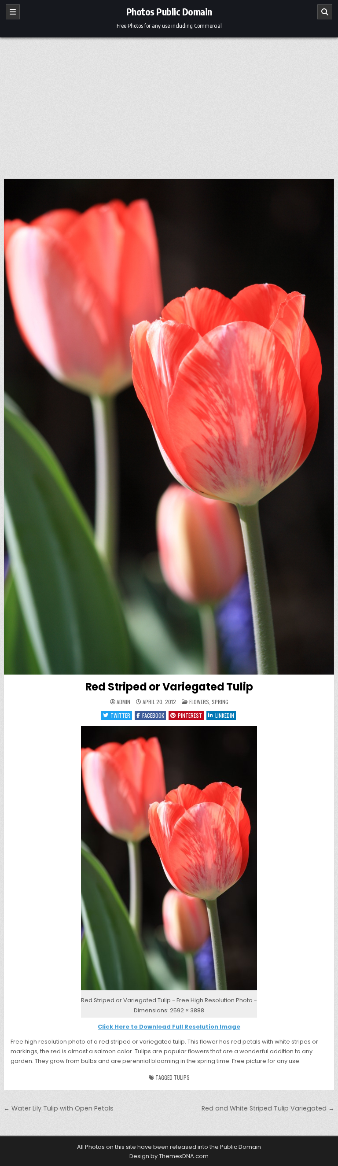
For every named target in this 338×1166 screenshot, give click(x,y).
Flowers (199, 701)
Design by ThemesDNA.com (169, 1156)
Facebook (153, 715)
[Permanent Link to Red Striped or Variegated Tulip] (169, 427)
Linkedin (224, 715)
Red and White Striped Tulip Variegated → (268, 1108)
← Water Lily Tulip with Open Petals (59, 1108)
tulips (182, 1077)
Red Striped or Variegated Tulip (169, 686)
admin (123, 702)
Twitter (120, 715)
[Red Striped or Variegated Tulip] (169, 990)
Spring (220, 701)
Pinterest (190, 715)
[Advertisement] (169, 103)
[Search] (324, 11)
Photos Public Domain (169, 11)
